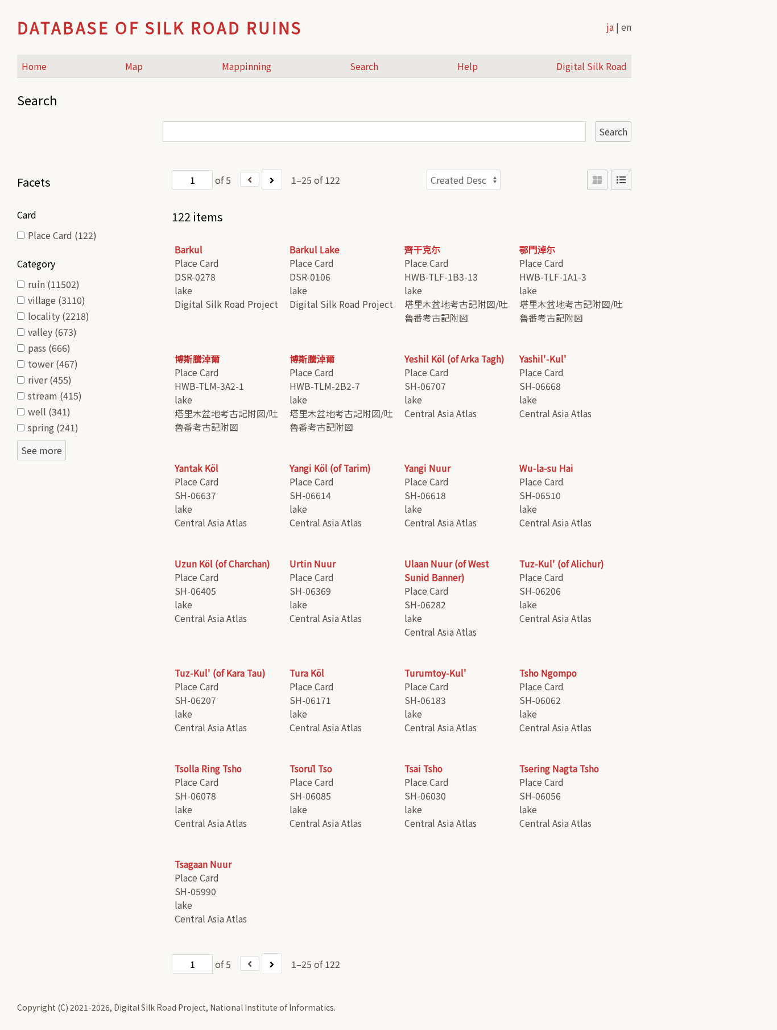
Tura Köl (307, 672)
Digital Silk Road (591, 66)
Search (364, 66)
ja (610, 27)
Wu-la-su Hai (546, 468)
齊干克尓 (422, 249)
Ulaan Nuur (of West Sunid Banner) (446, 570)
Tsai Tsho (423, 768)
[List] (621, 180)
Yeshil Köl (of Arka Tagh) (454, 358)
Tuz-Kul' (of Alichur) (561, 563)
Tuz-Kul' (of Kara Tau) (220, 672)
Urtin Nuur (313, 563)
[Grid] (597, 180)
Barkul (188, 249)
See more (41, 450)
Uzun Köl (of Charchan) (222, 563)
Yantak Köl (196, 468)
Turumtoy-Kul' (435, 672)
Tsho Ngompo (548, 672)
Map (134, 66)
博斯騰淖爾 (197, 358)
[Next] (272, 179)
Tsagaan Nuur (203, 864)
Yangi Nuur (427, 468)
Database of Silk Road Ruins (160, 27)
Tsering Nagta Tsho (559, 768)
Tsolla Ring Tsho (208, 768)
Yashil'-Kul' (543, 358)
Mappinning (246, 66)
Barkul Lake (315, 249)
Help (467, 66)
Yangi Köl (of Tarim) (330, 468)
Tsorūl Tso (311, 768)
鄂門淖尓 (537, 249)
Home (34, 66)
